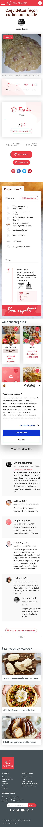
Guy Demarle (6, 777)
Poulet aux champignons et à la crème (32, 354)
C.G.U (23, 779)
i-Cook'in (4, 788)
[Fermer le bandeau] (39, 386)
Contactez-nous (27, 777)
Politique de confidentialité (30, 783)
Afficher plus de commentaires (22, 630)
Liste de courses (30, 198)
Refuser (21, 440)
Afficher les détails (28, 425)
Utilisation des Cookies (29, 786)
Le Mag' (4, 781)
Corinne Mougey (10, 347)
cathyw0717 (20, 501)
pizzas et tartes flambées (11, 359)
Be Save (4, 786)
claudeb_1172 (21, 542)
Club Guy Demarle (7, 779)
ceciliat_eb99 (21, 578)
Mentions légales (27, 781)
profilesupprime (22, 520)
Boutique (5, 783)
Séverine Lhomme (23, 463)
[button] (3, 3)
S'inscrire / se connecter (11, 820)
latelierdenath (29, 598)
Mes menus (23, 162)
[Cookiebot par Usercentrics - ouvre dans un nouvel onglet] (26, 385)
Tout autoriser (21, 433)
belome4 (32, 347)
